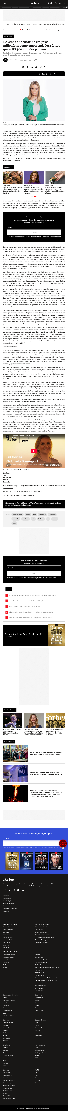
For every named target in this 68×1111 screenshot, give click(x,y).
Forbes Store (7, 898)
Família (37, 1005)
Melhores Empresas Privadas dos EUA (46, 980)
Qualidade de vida (8, 1055)
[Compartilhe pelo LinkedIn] (32, 67)
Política (37, 1070)
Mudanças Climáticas (41, 1053)
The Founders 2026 (40, 985)
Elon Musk (6, 927)
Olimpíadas (6, 1038)
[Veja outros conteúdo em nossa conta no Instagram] (14, 890)
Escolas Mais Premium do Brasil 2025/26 (47, 967)
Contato (5, 906)
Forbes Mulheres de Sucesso (11, 1096)
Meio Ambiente (40, 1045)
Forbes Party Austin (9, 1085)
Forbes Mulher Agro (9, 1098)
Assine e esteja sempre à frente (41, 886)
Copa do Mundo (8, 1022)
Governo (37, 1080)
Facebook (6, 473)
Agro (7, 24)
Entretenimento (40, 1020)
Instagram (7, 477)
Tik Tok (5, 965)
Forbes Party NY (8, 1083)
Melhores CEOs (39, 970)
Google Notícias (28, 495)
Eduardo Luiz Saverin (41, 927)
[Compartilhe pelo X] (23, 67)
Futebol (5, 1030)
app (10, 491)
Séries (37, 1022)
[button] (51, 74)
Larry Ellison (6, 935)
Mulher (34, 24)
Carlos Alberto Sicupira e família (44, 937)
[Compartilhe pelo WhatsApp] (36, 67)
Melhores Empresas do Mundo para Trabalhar (48, 978)
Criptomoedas (7, 1010)
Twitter (6, 475)
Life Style (6, 1045)
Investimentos (7, 1003)
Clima (37, 1047)
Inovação (6, 960)
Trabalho (37, 1008)
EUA (36, 1072)
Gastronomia (7, 1053)
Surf (4, 1033)
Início (5, 30)
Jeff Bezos (6, 932)
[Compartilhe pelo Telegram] (40, 67)
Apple (5, 967)
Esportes (6, 1020)
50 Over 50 (38, 965)
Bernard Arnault (8, 937)
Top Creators (39, 988)
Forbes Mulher (14, 30)
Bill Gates (6, 947)
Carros (5, 1066)
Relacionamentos (40, 1003)
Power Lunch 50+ (8, 1078)
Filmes (37, 1025)
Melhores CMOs (40, 975)
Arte (4, 1060)
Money (28, 24)
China (37, 1078)
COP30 (37, 1058)
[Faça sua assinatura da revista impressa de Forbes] (12, 861)
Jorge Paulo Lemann (41, 932)
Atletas (5, 1041)
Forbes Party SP (8, 1088)
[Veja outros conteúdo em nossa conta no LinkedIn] (22, 890)
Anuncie (62, 3)
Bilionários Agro (39, 957)
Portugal (5, 1047)
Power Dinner (7, 1072)
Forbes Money (22, 503)
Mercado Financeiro (9, 1000)
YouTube (6, 480)
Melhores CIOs (39, 972)
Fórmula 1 (6, 1028)
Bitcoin (5, 997)
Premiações (38, 1035)
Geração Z (38, 1000)
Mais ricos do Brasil (42, 924)
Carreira (13, 24)
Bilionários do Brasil (58, 24)
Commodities (7, 1008)
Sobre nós (6, 895)
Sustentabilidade (40, 1050)
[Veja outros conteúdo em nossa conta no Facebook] (5, 890)
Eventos (37, 1030)
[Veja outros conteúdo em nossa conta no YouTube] (18, 890)
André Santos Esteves (41, 942)
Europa (37, 1083)
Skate (5, 1035)
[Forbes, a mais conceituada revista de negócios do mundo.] (34, 879)
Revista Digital (7, 901)
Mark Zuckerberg (8, 929)
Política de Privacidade (35, 236)
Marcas (5, 1063)
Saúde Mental (39, 997)
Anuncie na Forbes (8, 903)
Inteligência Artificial (9, 954)
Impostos (6, 1005)
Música (37, 1033)
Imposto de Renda (8, 1015)
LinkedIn (6, 482)
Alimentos (38, 1055)
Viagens (5, 1050)
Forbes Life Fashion (9, 1080)
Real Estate (47, 24)
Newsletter (6, 911)
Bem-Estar (38, 995)
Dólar (4, 1013)
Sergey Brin (6, 945)
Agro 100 (37, 954)
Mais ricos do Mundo (10, 924)
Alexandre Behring (40, 940)
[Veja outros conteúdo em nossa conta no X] (9, 890)
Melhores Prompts (8, 957)
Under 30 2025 (39, 990)
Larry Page (6, 942)
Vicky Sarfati (39, 929)
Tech (40, 24)
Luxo (4, 1058)
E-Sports (5, 1025)
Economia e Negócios (10, 995)
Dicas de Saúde (39, 1010)
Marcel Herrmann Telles (42, 935)
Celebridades (39, 1028)
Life (18, 24)
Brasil (36, 1075)
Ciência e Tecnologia (10, 952)
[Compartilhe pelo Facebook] (27, 67)
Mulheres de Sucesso (41, 983)
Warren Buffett (7, 940)
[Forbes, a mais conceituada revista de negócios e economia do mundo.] (34, 3)
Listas (23, 24)
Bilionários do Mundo (41, 962)
